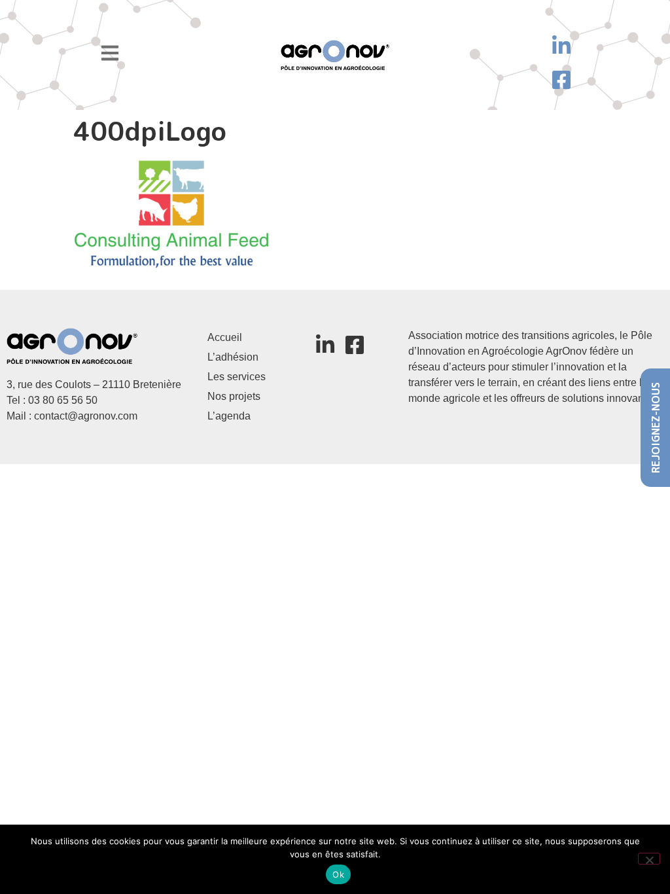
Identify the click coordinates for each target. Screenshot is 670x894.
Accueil (224, 337)
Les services (236, 376)
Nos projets (233, 396)
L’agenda (229, 415)
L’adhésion (232, 357)
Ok (338, 874)
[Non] (649, 859)
